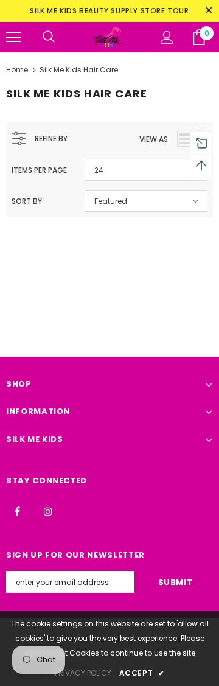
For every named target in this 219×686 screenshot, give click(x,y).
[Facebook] (17, 511)
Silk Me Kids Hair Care (79, 70)
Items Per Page (39, 170)
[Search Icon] (49, 37)
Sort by (27, 201)
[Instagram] (48, 511)
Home (17, 70)
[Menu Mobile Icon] (13, 37)
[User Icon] (167, 37)
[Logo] (107, 37)
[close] (209, 11)
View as (153, 139)
